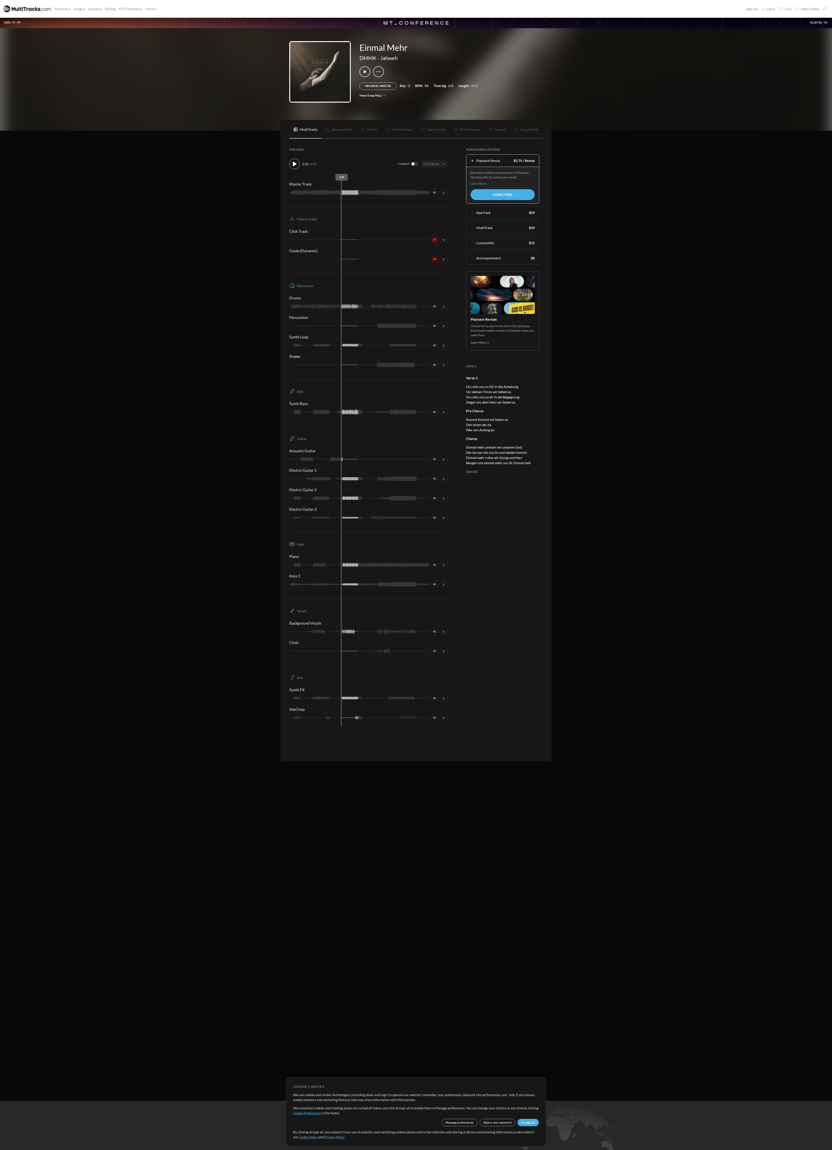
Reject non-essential (497, 1122)
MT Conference (130, 9)
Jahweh (389, 58)
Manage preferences (459, 1122)
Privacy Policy (334, 1137)
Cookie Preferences (307, 1113)
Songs (78, 9)
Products (61, 9)
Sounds (93, 9)
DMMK (367, 58)
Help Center (810, 9)
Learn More (478, 183)
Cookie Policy (308, 1137)
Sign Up (752, 9)
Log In (770, 9)
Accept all (528, 1122)
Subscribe (503, 194)
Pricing (110, 9)
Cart (788, 9)
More (150, 9)
